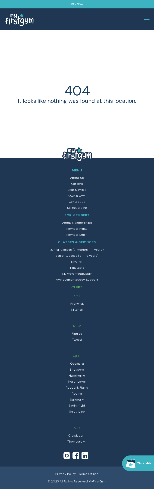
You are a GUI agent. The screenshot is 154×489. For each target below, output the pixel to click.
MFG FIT (77, 262)
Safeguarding (77, 208)
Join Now (77, 4)
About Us (77, 178)
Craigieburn (77, 435)
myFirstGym (41, 19)
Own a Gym (76, 196)
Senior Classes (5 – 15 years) (77, 256)
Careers (77, 184)
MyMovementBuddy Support (77, 280)
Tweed (77, 340)
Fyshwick (77, 304)
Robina (77, 394)
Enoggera (77, 370)
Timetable (77, 268)
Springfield (77, 406)
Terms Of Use (88, 474)
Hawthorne (77, 376)
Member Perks (76, 229)
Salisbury (77, 400)
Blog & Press (77, 190)
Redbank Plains (77, 388)
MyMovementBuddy (77, 274)
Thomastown (77, 441)
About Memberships (77, 223)
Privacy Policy (65, 474)
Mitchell (77, 310)
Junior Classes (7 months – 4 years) (77, 250)
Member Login (76, 235)
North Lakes (77, 382)
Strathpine (77, 411)
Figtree (77, 334)
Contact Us (77, 202)
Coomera (77, 364)
